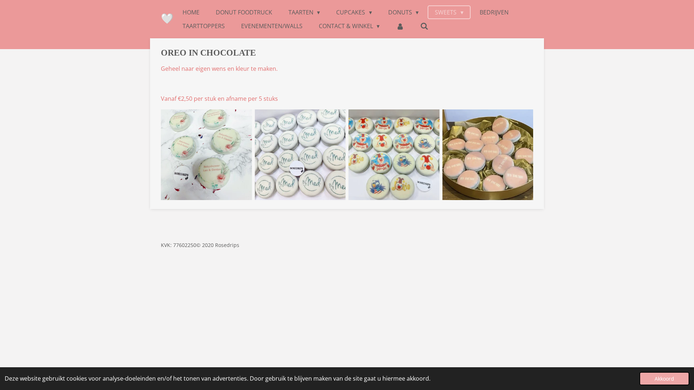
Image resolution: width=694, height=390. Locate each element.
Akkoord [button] (664, 378)
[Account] (400, 26)
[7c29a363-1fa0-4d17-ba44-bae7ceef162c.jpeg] (206, 155)
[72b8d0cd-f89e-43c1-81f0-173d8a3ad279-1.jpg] (488, 155)
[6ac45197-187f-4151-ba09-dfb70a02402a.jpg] (300, 155)
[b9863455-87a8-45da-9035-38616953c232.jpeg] (394, 155)
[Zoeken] (424, 26)
